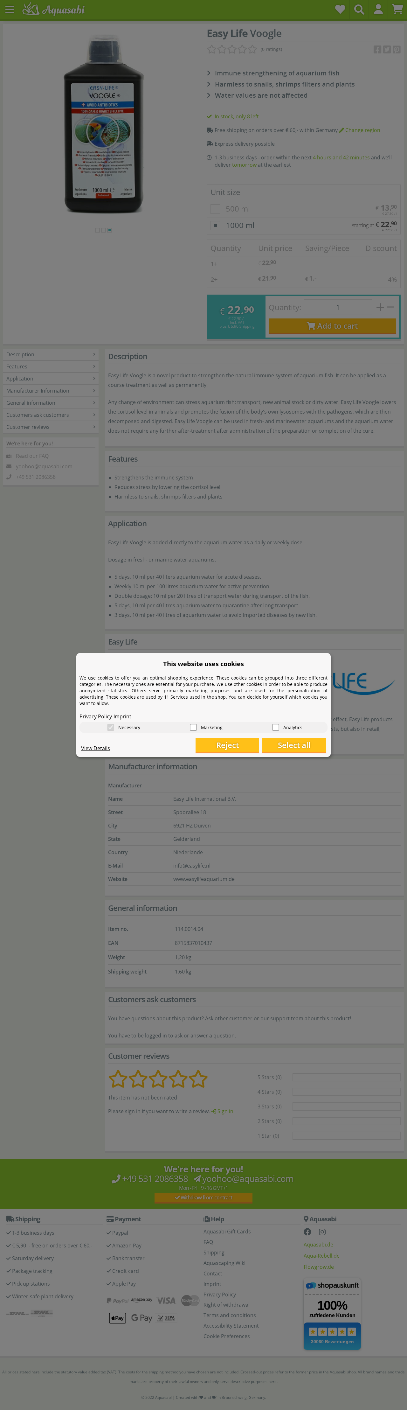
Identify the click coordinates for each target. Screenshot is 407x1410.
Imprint (122, 716)
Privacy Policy (95, 716)
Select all (294, 745)
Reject (227, 745)
